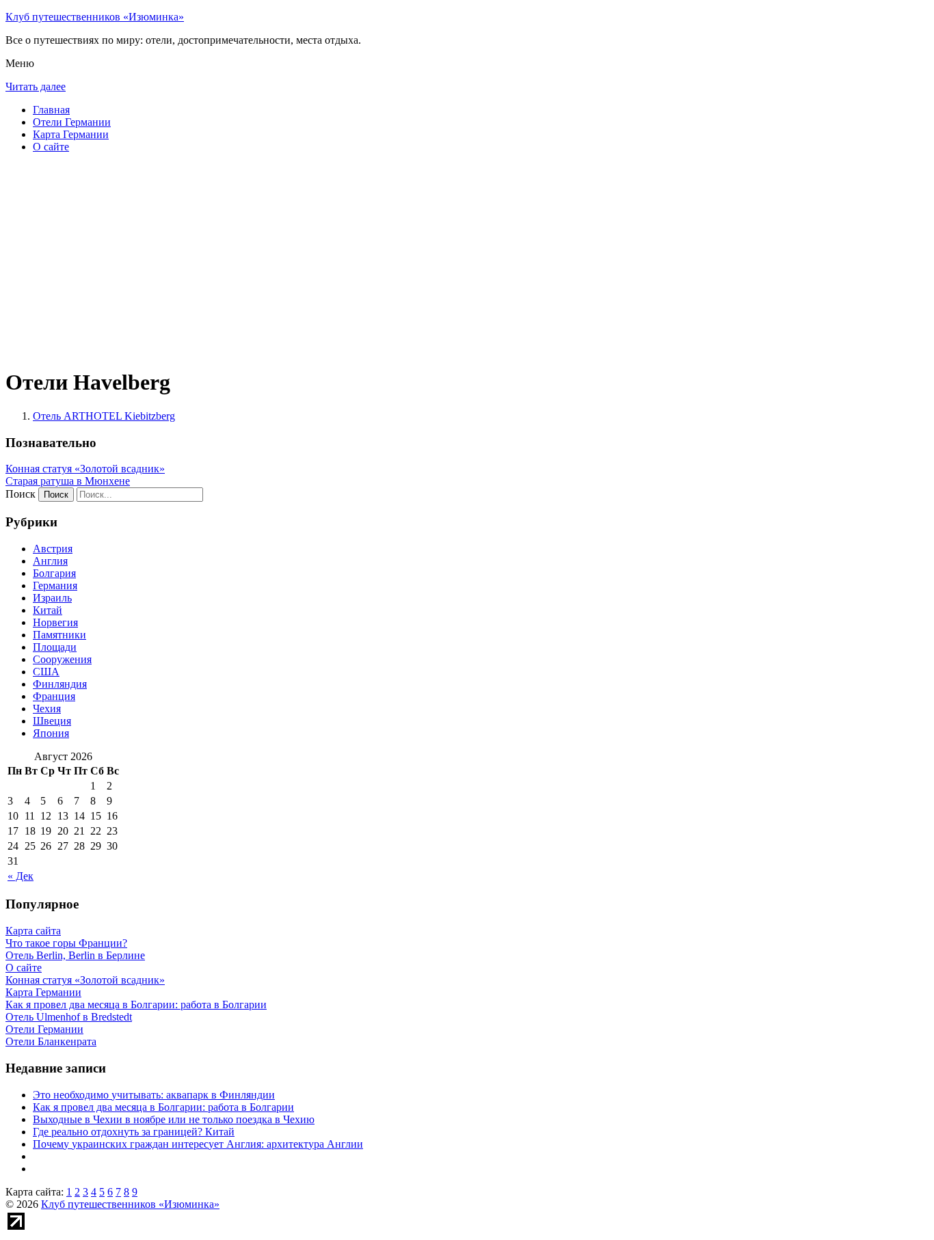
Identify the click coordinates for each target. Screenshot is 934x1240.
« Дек (21, 876)
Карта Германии (71, 134)
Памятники (59, 635)
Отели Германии (72, 122)
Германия (55, 585)
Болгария (54, 573)
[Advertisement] (415, 259)
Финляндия (60, 684)
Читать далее (35, 86)
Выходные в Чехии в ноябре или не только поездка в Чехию (174, 1119)
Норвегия (55, 622)
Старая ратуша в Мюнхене (67, 481)
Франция (54, 696)
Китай (47, 610)
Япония (51, 733)
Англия (50, 561)
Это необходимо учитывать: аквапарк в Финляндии (154, 1095)
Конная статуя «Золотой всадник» (85, 468)
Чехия (47, 708)
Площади (55, 647)
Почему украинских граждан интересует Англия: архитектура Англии (198, 1144)
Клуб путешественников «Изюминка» (94, 17)
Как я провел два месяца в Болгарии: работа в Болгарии (163, 1107)
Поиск (20, 494)
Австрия (52, 548)
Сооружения (62, 659)
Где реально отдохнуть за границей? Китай (134, 1131)
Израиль (52, 598)
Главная (51, 110)
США (46, 671)
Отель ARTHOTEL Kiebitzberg (104, 416)
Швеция (52, 721)
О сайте (51, 146)
